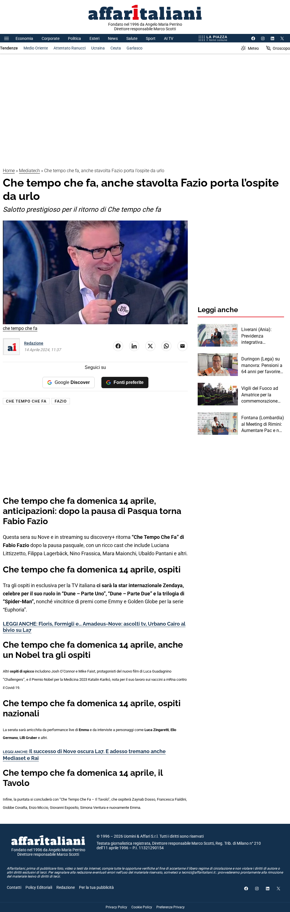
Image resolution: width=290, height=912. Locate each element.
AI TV (168, 38)
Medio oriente (36, 48)
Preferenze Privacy (170, 907)
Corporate (50, 38)
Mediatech (29, 170)
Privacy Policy (116, 907)
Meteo (253, 48)
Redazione (33, 343)
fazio (61, 401)
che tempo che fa (26, 401)
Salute (131, 38)
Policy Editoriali (38, 887)
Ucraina (98, 48)
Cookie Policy (141, 907)
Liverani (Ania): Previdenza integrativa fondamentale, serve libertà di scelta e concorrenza (261, 336)
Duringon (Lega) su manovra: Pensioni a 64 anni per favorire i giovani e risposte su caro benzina (261, 365)
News (113, 38)
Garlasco (134, 48)
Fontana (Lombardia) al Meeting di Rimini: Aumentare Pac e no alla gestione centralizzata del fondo (262, 424)
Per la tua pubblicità (96, 887)
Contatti (14, 887)
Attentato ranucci (70, 48)
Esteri (94, 38)
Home (9, 170)
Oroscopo (281, 48)
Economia (24, 38)
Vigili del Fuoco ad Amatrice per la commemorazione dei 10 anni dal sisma (262, 395)
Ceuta (115, 48)
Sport (150, 38)
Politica (74, 38)
